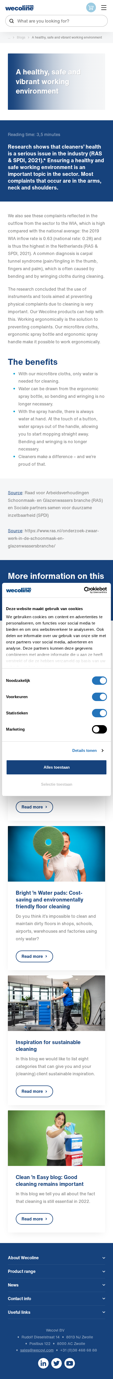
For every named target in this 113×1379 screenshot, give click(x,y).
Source (15, 531)
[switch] (99, 697)
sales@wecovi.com (37, 1350)
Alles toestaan (57, 767)
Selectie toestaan (56, 784)
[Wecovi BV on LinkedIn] (43, 1363)
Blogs (21, 37)
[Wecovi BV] (19, 7)
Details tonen (84, 750)
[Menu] (104, 7)
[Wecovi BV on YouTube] (69, 1363)
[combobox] (56, 21)
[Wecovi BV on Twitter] (56, 1363)
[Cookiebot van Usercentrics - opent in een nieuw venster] (84, 590)
